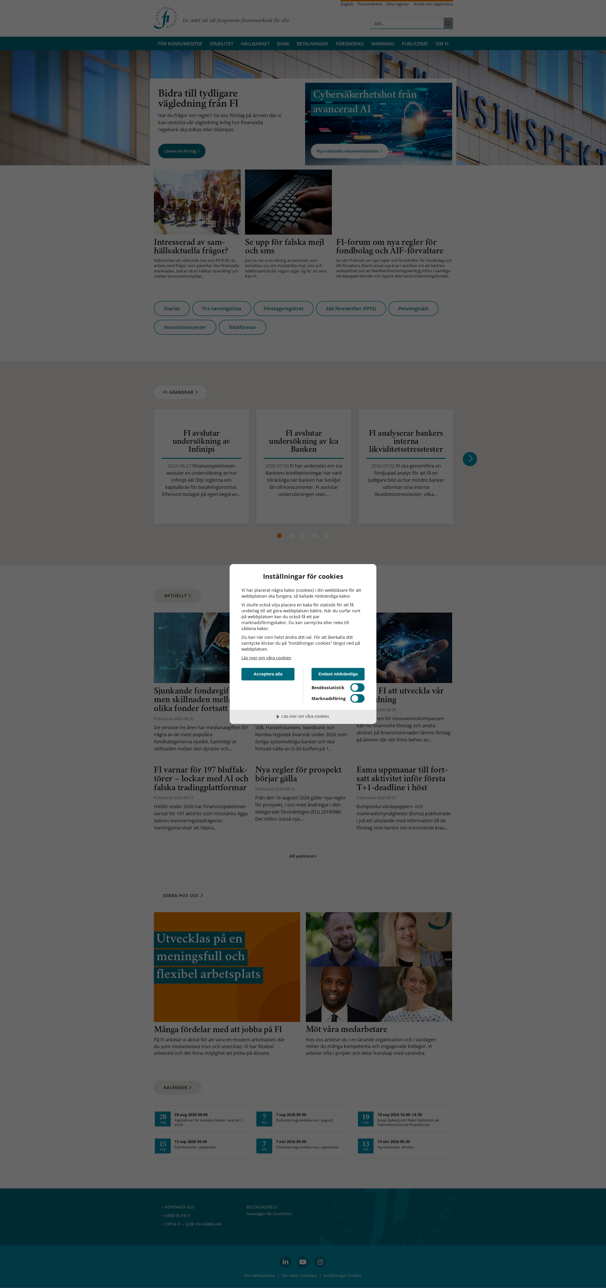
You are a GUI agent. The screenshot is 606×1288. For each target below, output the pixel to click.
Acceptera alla (268, 674)
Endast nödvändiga (338, 674)
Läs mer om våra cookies (266, 658)
